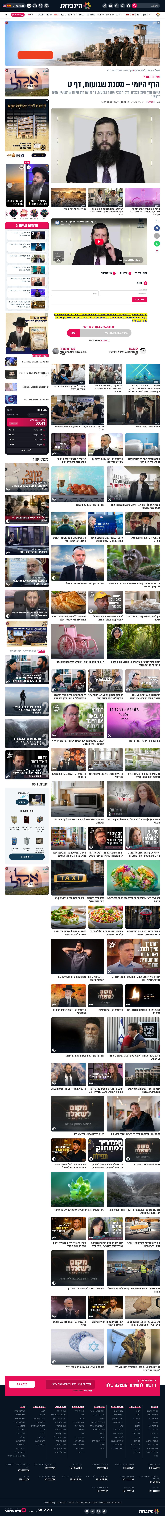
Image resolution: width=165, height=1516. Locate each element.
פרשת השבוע (135, 1444)
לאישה (42, 1411)
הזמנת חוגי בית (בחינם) (47, 1476)
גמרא (82, 1418)
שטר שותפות (130, 14)
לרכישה (22, 802)
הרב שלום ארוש (60, 1444)
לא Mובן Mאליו (118, 1414)
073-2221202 (102, 1491)
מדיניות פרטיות (152, 1411)
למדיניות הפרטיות (94, 340)
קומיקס (102, 1433)
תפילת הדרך (20, 1441)
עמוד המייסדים (152, 1448)
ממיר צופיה (156, 1487)
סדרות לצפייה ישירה (97, 1426)
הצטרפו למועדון (16, 15)
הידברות (154, 1406)
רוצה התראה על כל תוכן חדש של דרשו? (99, 327)
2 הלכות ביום (153, 1426)
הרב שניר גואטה (60, 1429)
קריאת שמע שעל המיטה (16, 1456)
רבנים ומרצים (60, 1406)
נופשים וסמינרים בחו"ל (99, 1487)
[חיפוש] (134, 5)
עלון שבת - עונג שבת (100, 1464)
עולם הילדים (110, 14)
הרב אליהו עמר (60, 1452)
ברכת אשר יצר (20, 1452)
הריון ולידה (41, 1437)
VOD (149, 14)
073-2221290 (49, 1479)
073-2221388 (102, 1468)
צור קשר (49, 14)
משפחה (137, 1429)
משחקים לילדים (99, 1429)
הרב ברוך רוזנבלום (59, 1437)
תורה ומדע (136, 1433)
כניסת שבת (154, 1433)
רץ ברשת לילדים (99, 1414)
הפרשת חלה (40, 1444)
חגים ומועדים (135, 1448)
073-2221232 (50, 1468)
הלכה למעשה (118, 1422)
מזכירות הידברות (154, 1464)
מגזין (144, 14)
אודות (156, 1456)
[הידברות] (75, 5)
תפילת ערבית (20, 1418)
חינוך (82, 1433)
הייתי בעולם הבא (117, 1448)
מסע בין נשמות (118, 1433)
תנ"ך (82, 1414)
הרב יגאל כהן (61, 1426)
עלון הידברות (153, 1418)
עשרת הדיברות (78, 1422)
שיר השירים (20, 1444)
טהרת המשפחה (39, 1418)
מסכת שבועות (106, 273)
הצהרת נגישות (152, 1452)
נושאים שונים (78, 1406)
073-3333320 (23, 1470)
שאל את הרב (91, 14)
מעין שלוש (21, 1429)
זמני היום (82, 14)
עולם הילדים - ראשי (97, 1411)
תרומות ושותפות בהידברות (124, 1464)
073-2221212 (128, 1468)
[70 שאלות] (34, 5)
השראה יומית (118, 1444)
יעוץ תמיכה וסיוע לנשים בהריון (97, 1476)
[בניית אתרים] (45, 1511)
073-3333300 (128, 1479)
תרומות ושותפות (152, 1441)
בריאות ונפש (79, 1437)
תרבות (138, 1437)
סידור (22, 1406)
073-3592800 (76, 1468)
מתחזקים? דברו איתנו (15, 5)
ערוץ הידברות (153, 1414)
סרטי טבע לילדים (98, 1441)
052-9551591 (102, 1479)
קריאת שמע (20, 1433)
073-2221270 (24, 1479)
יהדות (138, 1411)
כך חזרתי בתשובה (117, 1441)
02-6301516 (155, 1482)
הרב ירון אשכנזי (60, 1433)
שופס (70, 14)
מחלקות (63, 14)
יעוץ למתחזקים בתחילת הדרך (44, 1464)
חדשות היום (136, 1418)
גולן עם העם (118, 1429)
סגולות (81, 1429)
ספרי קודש (80, 1448)
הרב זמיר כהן (120, 14)
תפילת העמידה (19, 1422)
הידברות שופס (153, 1444)
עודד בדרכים (118, 1411)
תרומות (56, 14)
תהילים (22, 1437)
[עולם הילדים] (46, 5)
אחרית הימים (79, 1441)
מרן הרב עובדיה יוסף (58, 1414)
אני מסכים (98, 340)
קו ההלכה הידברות (127, 1476)
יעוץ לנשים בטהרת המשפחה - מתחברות (149, 1477)
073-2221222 (154, 1468)
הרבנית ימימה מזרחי (38, 1426)
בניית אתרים (33, 1511)
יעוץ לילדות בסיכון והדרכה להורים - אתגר (17, 1465)
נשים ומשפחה (39, 1406)
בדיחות (102, 1418)
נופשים (155, 1437)
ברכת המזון (21, 1426)
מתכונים (42, 1414)
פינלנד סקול (79, 1426)
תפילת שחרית (20, 1411)
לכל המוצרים (27, 857)
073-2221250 (128, 1491)
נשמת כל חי (20, 1448)
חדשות (139, 14)
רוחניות (137, 1426)
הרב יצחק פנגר (60, 1422)
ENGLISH (41, 14)
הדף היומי (123, 273)
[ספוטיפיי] (29, 5)
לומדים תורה (79, 1411)
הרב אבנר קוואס (60, 1448)
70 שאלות (100, 14)
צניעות (42, 1429)
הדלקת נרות (40, 1422)
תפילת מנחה (20, 1414)
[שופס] (40, 5)
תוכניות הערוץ (117, 1406)
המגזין (138, 1414)
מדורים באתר (135, 1406)
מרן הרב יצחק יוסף (59, 1418)
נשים (138, 1422)
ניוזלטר (155, 1422)
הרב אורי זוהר (61, 1441)
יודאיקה (81, 1452)
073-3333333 (154, 1491)
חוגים (103, 1448)
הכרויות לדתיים (78, 1444)
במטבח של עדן (117, 1418)
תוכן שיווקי (136, 1452)
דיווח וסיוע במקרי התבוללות (72, 1476)
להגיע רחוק (119, 1437)
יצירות (102, 1444)
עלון (75, 14)
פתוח (121, 1426)
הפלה (43, 1433)
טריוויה (102, 1437)
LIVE (31, 14)
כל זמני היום (26, 450)
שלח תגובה (139, 299)
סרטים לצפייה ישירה (97, 1422)
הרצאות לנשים (40, 1441)
